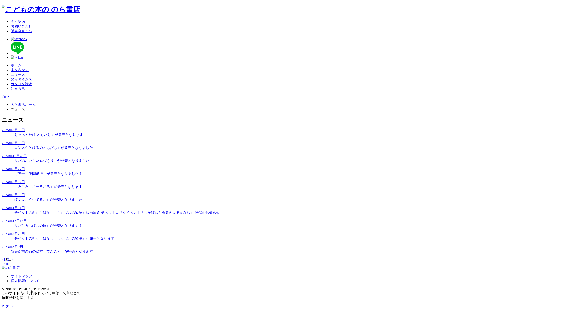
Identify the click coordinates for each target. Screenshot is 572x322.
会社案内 (18, 21)
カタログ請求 (21, 84)
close (5, 97)
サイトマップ (21, 276)
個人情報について (25, 281)
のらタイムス (21, 79)
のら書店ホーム (23, 104)
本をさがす (20, 70)
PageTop (8, 306)
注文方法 (18, 89)
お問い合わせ (21, 26)
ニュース (18, 74)
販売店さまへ (21, 31)
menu (6, 263)
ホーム (16, 65)
